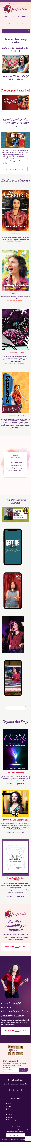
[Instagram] (13, 23)
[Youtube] (17, 23)
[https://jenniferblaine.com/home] (15, 8)
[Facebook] (22, 23)
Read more (15, 473)
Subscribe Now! (23, 1069)
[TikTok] (9, 23)
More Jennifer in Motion (15, 707)
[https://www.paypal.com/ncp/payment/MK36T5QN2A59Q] (15, 857)
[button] (28, 30)
